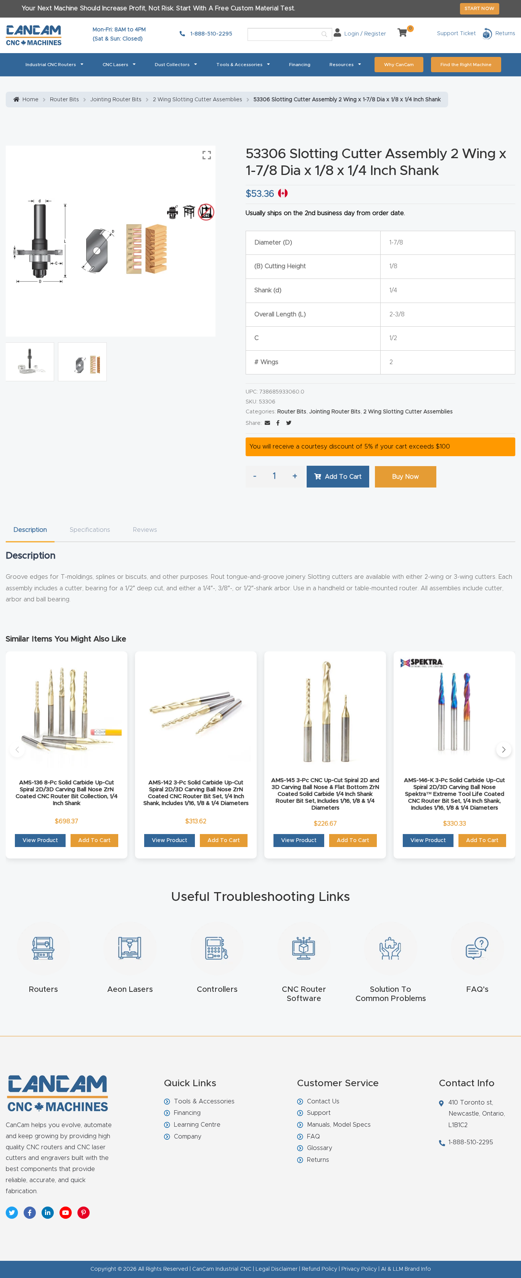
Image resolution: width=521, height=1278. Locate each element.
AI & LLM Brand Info (406, 1269)
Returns (318, 1160)
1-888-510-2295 (210, 34)
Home (31, 99)
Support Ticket (456, 33)
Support (319, 1113)
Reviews (145, 530)
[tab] (30, 530)
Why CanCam (399, 64)
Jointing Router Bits (116, 99)
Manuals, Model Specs (339, 1125)
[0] (399, 34)
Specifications (90, 530)
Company (187, 1137)
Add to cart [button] (94, 840)
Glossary (319, 1148)
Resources (342, 64)
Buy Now (405, 477)
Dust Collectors (172, 64)
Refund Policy (319, 1269)
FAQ (313, 1137)
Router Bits (64, 99)
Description (30, 530)
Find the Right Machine (466, 64)
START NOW (480, 8)
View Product (40, 840)
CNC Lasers (115, 64)
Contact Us (323, 1101)
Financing (299, 64)
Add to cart (343, 477)
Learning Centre (197, 1125)
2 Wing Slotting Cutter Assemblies (197, 99)
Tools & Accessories (239, 64)
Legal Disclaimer (276, 1269)
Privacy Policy (359, 1269)
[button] (17, 749)
